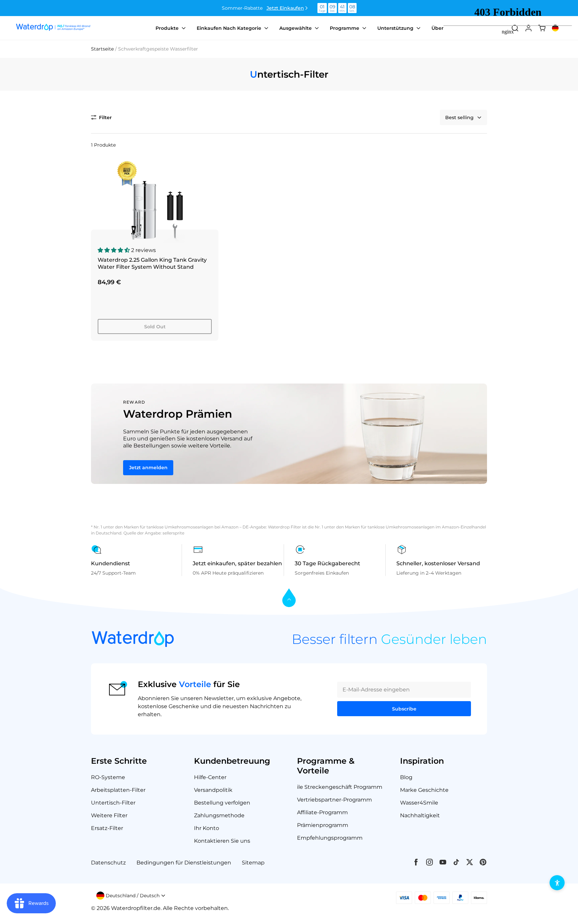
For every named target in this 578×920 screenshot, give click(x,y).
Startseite (102, 49)
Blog (406, 777)
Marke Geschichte (424, 790)
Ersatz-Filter (107, 828)
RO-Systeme (108, 777)
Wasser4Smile (419, 803)
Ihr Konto (206, 828)
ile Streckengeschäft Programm (339, 787)
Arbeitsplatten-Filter (118, 790)
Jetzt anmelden (148, 468)
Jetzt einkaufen (285, 8)
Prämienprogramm (322, 825)
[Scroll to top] (289, 598)
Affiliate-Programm (322, 812)
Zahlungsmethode (219, 815)
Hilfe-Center (210, 777)
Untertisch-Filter (113, 803)
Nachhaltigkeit (420, 815)
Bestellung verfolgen (222, 803)
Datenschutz (108, 862)
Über (437, 28)
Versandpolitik (213, 790)
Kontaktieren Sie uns (222, 841)
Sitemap (253, 862)
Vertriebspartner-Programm (334, 800)
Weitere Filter (109, 815)
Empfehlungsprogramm (330, 838)
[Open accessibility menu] (557, 882)
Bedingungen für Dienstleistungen (183, 862)
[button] (101, 117)
